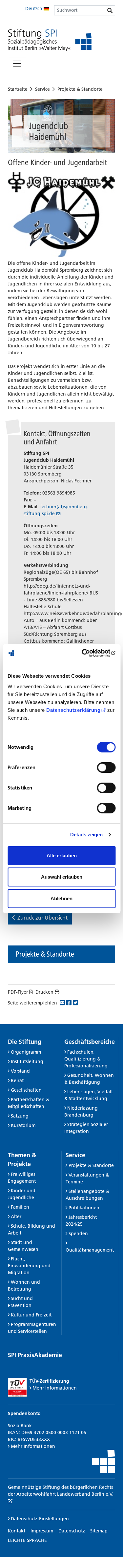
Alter (16, 1216)
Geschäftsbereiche (89, 1041)
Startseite (18, 89)
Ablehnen (61, 898)
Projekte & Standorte (80, 89)
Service (42, 89)
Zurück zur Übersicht (42, 917)
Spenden (78, 1233)
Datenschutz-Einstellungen (39, 1519)
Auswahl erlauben (61, 877)
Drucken (44, 992)
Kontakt (16, 1531)
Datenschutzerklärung (73, 710)
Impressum (42, 1531)
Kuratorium (23, 1125)
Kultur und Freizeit (31, 1315)
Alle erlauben (62, 855)
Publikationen (84, 1208)
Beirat (17, 1080)
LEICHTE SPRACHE (27, 1540)
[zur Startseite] (50, 40)
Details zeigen (86, 834)
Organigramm (26, 1052)
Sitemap (99, 1531)
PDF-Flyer (18, 992)
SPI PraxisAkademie (35, 1355)
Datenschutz (71, 1531)
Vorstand (20, 1071)
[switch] (106, 767)
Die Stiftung (24, 1041)
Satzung (20, 1116)
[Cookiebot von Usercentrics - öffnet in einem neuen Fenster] (87, 653)
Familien (20, 1207)
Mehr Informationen (54, 1388)
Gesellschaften (26, 1090)
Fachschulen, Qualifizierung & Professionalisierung (86, 1059)
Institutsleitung (27, 1061)
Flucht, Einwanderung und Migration (29, 1265)
